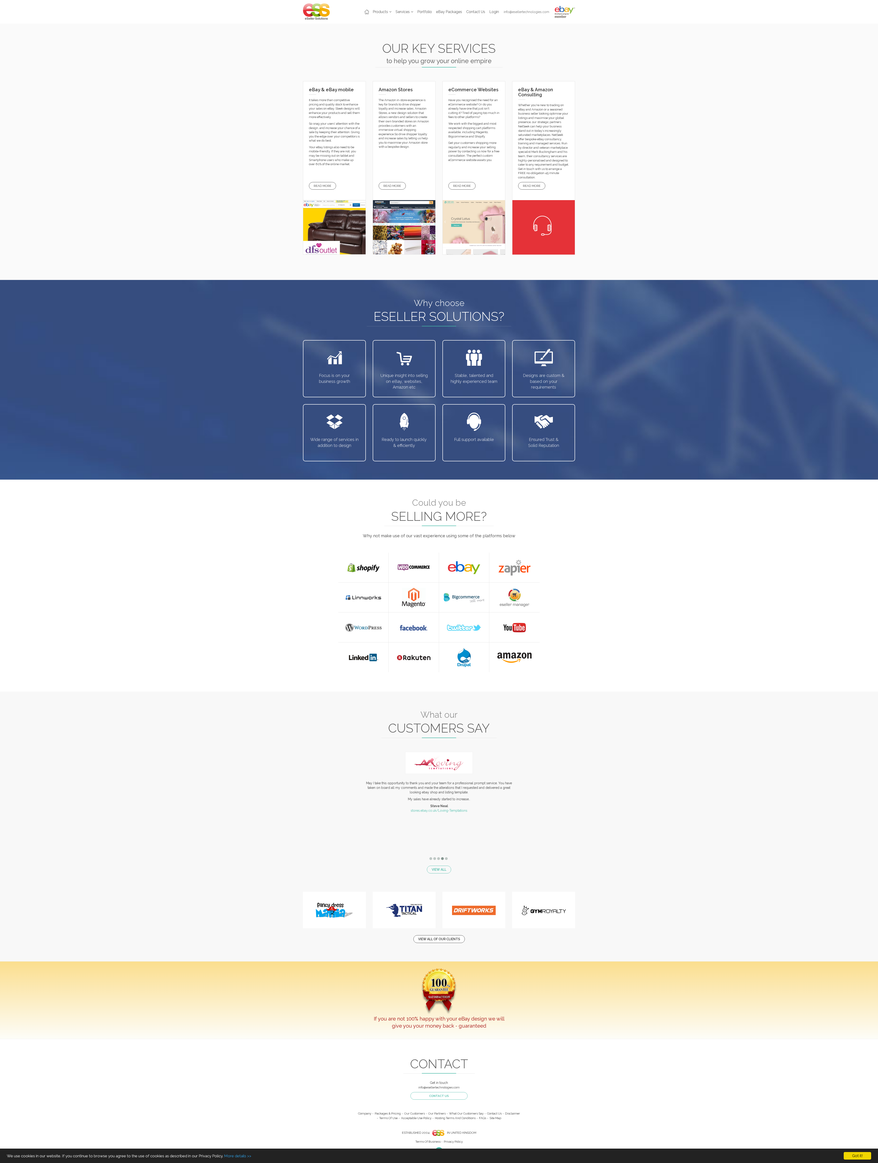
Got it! (857, 1155)
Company (364, 1113)
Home (367, 12)
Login (494, 12)
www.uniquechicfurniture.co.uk (439, 831)
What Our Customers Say (466, 1113)
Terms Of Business (428, 1141)
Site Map (495, 1118)
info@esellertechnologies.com (526, 12)
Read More (322, 186)
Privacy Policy (453, 1141)
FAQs (482, 1118)
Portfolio (424, 12)
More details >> (237, 1156)
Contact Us (475, 12)
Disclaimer (512, 1113)
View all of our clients (439, 939)
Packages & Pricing (388, 1113)
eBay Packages (449, 12)
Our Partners (437, 1113)
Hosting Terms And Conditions (455, 1118)
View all (439, 869)
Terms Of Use (388, 1118)
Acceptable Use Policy (416, 1118)
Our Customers (414, 1113)
